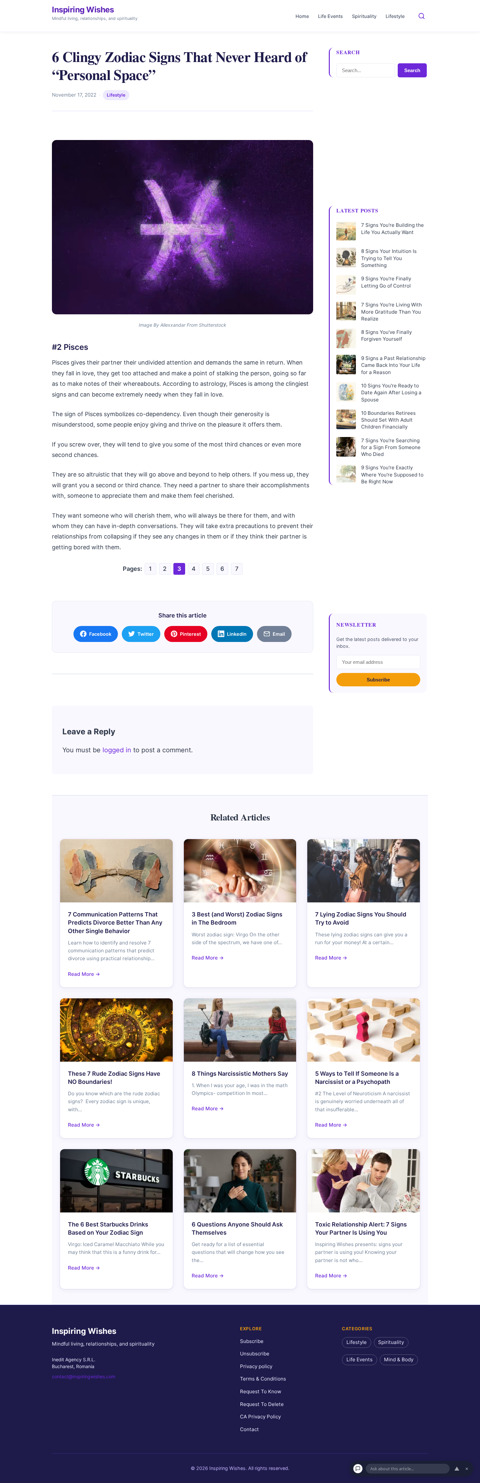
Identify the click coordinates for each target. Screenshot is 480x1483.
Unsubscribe (254, 1353)
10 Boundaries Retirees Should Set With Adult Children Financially (388, 420)
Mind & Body (398, 1359)
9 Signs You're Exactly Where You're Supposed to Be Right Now (392, 474)
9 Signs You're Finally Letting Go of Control (386, 282)
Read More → (84, 974)
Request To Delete (262, 1404)
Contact (249, 1429)
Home (302, 16)
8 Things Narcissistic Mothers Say (240, 1073)
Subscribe (378, 680)
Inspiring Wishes (83, 9)
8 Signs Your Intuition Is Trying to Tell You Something (389, 258)
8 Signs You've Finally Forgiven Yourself (386, 335)
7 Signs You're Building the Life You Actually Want (392, 228)
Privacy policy (256, 1366)
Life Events (330, 16)
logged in (117, 750)
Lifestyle (395, 16)
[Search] (421, 16)
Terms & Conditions (263, 1379)
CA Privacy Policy (260, 1416)
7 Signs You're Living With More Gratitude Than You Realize (391, 312)
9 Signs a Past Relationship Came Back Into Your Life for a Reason (393, 365)
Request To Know (260, 1391)
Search (412, 70)
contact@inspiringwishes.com (83, 1376)
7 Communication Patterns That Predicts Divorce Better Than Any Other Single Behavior (115, 922)
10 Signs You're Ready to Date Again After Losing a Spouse (391, 392)
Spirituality (364, 16)
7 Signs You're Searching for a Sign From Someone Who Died (391, 447)
